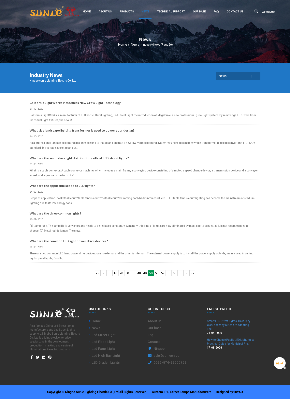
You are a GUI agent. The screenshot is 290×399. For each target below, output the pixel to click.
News (145, 11)
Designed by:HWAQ (229, 392)
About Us (105, 11)
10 (115, 273)
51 (157, 273)
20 (121, 273)
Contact (154, 342)
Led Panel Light (103, 349)
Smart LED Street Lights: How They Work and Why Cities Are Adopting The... (228, 324)
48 (139, 273)
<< (97, 273)
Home (87, 11)
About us (155, 321)
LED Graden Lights (106, 362)
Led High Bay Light (106, 356)
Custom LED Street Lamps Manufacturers (181, 392)
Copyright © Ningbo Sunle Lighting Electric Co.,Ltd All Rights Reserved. (97, 392)
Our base (199, 11)
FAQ (216, 11)
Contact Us (235, 11)
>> (192, 273)
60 (174, 273)
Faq (150, 335)
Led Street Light (104, 335)
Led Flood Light (103, 342)
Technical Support (171, 11)
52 (163, 273)
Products (127, 11)
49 (145, 273)
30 (127, 273)
